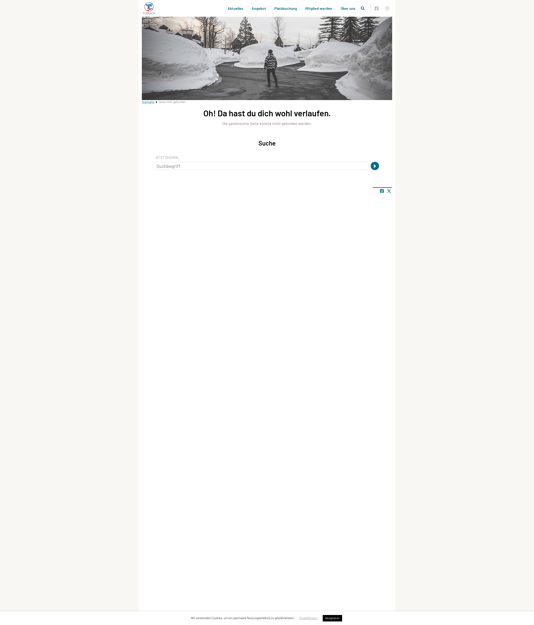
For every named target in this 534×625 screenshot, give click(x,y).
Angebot (259, 8)
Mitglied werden (318, 8)
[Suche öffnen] (362, 8)
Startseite (148, 102)
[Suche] (375, 166)
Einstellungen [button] (308, 618)
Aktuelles (235, 8)
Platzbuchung (285, 8)
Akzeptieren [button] (332, 618)
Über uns (348, 8)
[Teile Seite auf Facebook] (382, 191)
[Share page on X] (389, 191)
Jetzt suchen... (167, 157)
